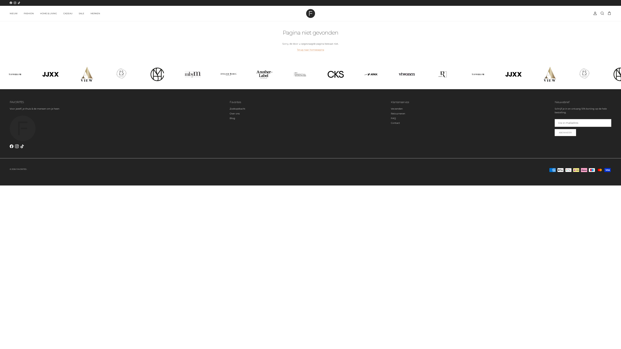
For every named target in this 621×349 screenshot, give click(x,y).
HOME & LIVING (48, 13)
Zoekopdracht (237, 108)
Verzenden (397, 108)
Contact (395, 123)
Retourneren (398, 113)
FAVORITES (21, 169)
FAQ (393, 118)
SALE (81, 13)
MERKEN (95, 13)
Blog (232, 118)
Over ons (235, 113)
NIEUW (13, 13)
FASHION (29, 13)
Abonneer (565, 132)
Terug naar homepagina (310, 49)
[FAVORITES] (310, 13)
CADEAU (67, 13)
